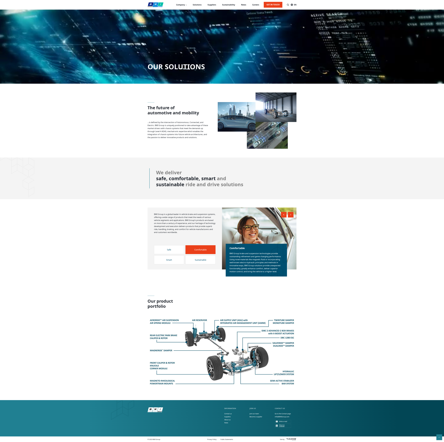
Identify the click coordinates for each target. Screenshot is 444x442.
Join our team (254, 414)
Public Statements (226, 439)
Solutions (197, 4)
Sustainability (228, 4)
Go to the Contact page (283, 414)
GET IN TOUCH (273, 4)
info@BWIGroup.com (282, 417)
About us (227, 420)
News (243, 4)
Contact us (228, 414)
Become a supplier (256, 417)
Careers (255, 4)
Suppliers (212, 4)
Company (180, 4)
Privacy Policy (212, 439)
